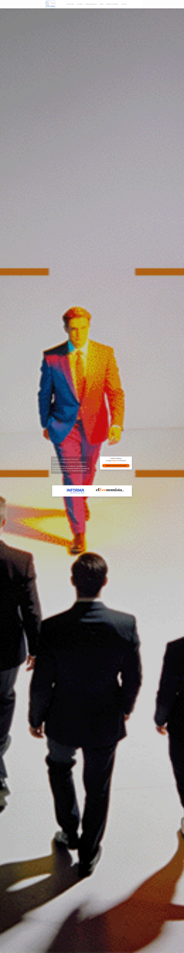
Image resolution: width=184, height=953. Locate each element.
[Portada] (53, 4)
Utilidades (80, 4)
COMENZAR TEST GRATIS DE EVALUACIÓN (115, 465)
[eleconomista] (110, 490)
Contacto (124, 4)
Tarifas (101, 4)
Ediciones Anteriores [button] (112, 4)
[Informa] (75, 491)
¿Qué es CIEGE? (70, 4)
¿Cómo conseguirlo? (91, 4)
